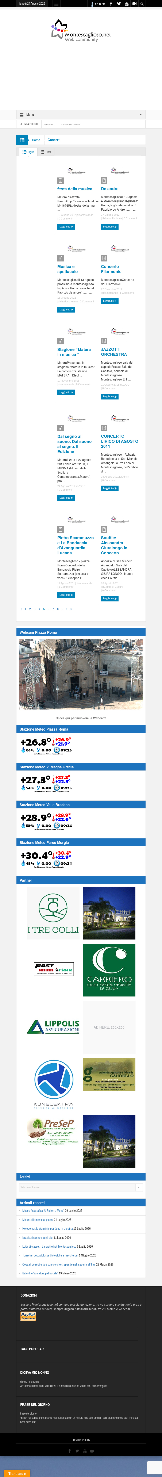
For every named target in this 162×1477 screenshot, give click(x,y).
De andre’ (110, 188)
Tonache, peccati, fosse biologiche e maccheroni (50, 1256)
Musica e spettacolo (67, 269)
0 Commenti (65, 218)
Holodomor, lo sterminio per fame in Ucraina (47, 1229)
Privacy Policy (81, 1440)
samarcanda (86, 215)
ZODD (126, 384)
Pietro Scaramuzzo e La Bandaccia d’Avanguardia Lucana (75, 545)
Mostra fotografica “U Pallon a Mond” (43, 1211)
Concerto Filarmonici (112, 269)
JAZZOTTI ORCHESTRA (114, 352)
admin (125, 476)
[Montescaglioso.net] (81, 30)
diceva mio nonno (29, 1382)
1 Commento (127, 292)
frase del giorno (28, 1414)
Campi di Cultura (113, 586)
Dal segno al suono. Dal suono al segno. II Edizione (74, 444)
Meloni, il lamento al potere (37, 1220)
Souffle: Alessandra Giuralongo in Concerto (114, 545)
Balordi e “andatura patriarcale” (40, 1273)
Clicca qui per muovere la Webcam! (81, 718)
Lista (48, 152)
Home (36, 140)
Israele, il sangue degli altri (37, 1238)
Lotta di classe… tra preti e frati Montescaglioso (49, 1247)
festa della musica (74, 188)
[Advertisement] (81, 73)
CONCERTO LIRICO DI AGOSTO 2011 (119, 441)
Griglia (30, 152)
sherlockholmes (113, 218)
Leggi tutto (65, 226)
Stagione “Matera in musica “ (74, 352)
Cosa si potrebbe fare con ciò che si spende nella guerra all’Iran (59, 1265)
